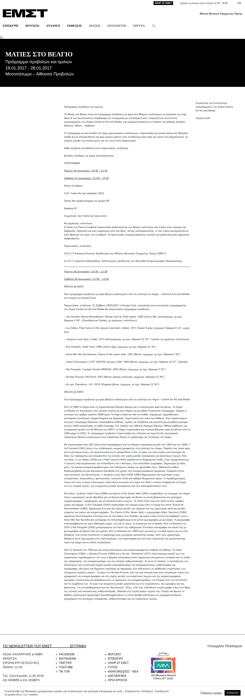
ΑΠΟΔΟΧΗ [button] (232, 692)
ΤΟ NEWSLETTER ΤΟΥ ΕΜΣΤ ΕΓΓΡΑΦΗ (44, 646)
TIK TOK (64, 671)
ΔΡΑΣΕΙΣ (94, 25)
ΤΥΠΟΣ (113, 667)
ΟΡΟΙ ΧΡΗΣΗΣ (117, 680)
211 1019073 (31, 680)
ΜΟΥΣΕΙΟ (32, 25)
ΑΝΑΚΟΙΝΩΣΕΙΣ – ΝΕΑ (123, 671)
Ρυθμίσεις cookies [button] (211, 692)
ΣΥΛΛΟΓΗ (53, 25)
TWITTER (65, 662)
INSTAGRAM (67, 658)
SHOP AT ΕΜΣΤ (163, 3)
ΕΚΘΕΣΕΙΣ (74, 25)
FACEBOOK (67, 654)
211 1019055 (11, 680)
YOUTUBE (66, 667)
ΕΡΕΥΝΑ (139, 25)
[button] (154, 25)
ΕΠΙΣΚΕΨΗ (10, 25)
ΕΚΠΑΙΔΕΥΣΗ (116, 25)
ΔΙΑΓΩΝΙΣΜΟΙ (117, 675)
